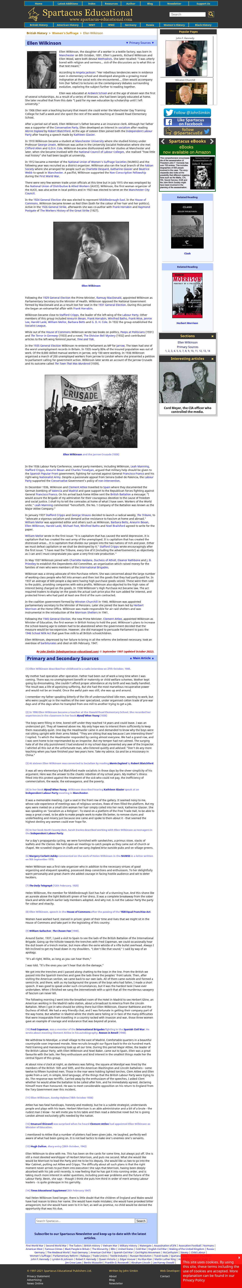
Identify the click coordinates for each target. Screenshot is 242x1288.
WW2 (111, 25)
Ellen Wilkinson (91, 285)
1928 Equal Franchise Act (135, 911)
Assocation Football (190, 1245)
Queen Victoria (107, 1259)
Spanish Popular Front (44, 473)
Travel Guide (161, 1255)
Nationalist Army (49, 477)
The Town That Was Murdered (72, 363)
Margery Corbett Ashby (43, 856)
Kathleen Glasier (84, 134)
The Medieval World (58, 1252)
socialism (124, 127)
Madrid (73, 490)
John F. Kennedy (185, 38)
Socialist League (35, 325)
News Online (35, 1283)
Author (130, 3)
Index (91, 3)
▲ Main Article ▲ (142, 658)
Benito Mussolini (93, 1262)
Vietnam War (110, 1245)
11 (196, 350)
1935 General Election (47, 345)
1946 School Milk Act (38, 633)
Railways (85, 1255)
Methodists (105, 59)
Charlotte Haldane (80, 560)
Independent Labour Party (42, 793)
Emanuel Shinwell (42, 1124)
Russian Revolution (141, 1255)
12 (200, 350)
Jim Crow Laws (73, 1262)
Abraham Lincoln (140, 1262)
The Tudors (75, 1245)
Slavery (184, 1252)
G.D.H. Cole (55, 148)
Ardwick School (97, 93)
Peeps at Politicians (132, 332)
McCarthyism (170, 1252)
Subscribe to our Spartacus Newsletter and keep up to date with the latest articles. (90, 1236)
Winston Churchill (86, 601)
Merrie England (34, 131)
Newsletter (174, 3)
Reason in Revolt (109, 1032)
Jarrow (120, 345)
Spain (106, 487)
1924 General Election (47, 200)
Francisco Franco (133, 473)
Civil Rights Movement (148, 1252)
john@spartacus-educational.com (77, 651)
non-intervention (109, 480)
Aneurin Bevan (76, 318)
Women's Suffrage (40, 1255)
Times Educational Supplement (49, 1190)
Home (38, 3)
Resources (111, 3)
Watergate (145, 1245)
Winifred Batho (117, 318)
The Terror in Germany (44, 335)
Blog (150, 3)
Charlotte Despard (97, 169)
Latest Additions (68, 3)
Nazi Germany (80, 1252)
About (113, 1276)
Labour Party (130, 315)
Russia (150, 25)
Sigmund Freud (187, 412)
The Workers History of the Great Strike (64, 210)
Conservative (59, 480)
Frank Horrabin (122, 207)
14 (208, 350)
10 (192, 350)
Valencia (57, 490)
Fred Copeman (39, 1029)
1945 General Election (57, 619)
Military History (128, 1245)
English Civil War (157, 1249)
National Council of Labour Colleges (101, 152)
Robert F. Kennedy (86, 1259)
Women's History (174, 25)
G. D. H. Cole (99, 322)
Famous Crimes (53, 1249)
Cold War (141, 1249)
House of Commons (58, 332)
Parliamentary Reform (65, 1255)
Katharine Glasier (121, 169)
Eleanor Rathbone (129, 560)
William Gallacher (40, 931)
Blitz (113, 1249)
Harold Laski (39, 322)
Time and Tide (85, 339)
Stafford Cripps (69, 315)
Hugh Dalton (39, 1146)
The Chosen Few (62, 931)
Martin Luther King (165, 1259)
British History (92, 1245)
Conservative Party (66, 127)
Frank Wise (135, 318)
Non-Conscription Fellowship (128, 172)
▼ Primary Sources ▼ (140, 43)
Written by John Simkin (123, 1271)
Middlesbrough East (112, 200)
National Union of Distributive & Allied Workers (60, 186)
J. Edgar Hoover (127, 1259)
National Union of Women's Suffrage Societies (97, 162)
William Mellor (57, 322)
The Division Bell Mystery (100, 335)
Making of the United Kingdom (186, 1249)
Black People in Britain (77, 1249)
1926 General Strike (54, 207)
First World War (49, 176)
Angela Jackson (85, 72)
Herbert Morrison (187, 323)
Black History (203, 25)
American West (34, 1249)
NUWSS (125, 856)
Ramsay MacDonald (108, 297)
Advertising (34, 1280)
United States (125, 1249)
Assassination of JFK (165, 1245)
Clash (187, 253)
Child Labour (198, 1252)
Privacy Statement (38, 1276)
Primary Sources (187, 347)
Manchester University (89, 141)
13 (204, 350)
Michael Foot (71, 526)
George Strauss (81, 515)
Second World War (56, 1245)
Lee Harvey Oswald (163, 1262)
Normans (208, 1245)
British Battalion (120, 494)
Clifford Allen (33, 148)
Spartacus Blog (179, 1255)
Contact (165, 1276)
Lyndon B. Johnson (62, 1259)
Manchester (66, 55)
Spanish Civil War (134, 1029)
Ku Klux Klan (145, 1259)
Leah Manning (140, 466)
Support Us (203, 3)
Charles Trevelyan (82, 470)
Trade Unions (100, 1255)
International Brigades (94, 567)
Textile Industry (119, 1255)
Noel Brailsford (115, 526)
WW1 (92, 25)
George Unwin (47, 144)
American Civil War (100, 1252)
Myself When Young (88, 715)
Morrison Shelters (86, 612)
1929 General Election (57, 297)
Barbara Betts (76, 322)
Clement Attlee (78, 487)
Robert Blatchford (59, 131)
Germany (130, 25)
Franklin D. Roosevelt (117, 1262)
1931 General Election (112, 305)
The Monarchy (100, 1249)
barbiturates (49, 643)
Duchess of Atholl (105, 560)
